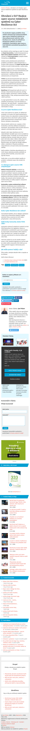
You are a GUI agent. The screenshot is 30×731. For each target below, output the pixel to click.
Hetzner (12, 727)
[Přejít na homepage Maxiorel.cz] (5, 3)
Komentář (5, 415)
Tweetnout (7, 300)
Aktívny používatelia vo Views (11, 650)
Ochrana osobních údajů (18, 290)
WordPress (15, 265)
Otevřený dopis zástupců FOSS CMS (14, 260)
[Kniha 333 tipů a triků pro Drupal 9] (14, 479)
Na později (7, 303)
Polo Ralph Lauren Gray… (10, 607)
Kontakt (21, 722)
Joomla (22, 265)
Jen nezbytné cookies (15, 374)
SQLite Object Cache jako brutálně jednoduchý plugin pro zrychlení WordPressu (14, 703)
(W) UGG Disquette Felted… (10, 615)
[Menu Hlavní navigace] (27, 3)
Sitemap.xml (14, 722)
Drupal (8, 265)
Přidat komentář (8, 297)
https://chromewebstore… (10, 603)
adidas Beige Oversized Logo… (11, 596)
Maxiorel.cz (19, 715)
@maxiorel (14, 330)
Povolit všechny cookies (15, 370)
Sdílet (19, 297)
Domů (2, 8)
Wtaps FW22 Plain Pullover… (11, 581)
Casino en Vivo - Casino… (10, 600)
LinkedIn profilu (16, 327)
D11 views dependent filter (10, 635)
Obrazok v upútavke (8, 639)
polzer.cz (25, 325)
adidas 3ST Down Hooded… (10, 592)
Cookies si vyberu (15, 379)
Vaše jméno (5, 409)
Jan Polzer (24, 28)
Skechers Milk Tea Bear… (10, 585)
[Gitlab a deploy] (13, 459)
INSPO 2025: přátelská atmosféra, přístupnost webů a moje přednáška (7, 388)
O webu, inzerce (5, 722)
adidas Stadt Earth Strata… (10, 611)
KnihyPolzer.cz (17, 491)
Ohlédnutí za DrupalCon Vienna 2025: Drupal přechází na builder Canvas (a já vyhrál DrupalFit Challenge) (21, 390)
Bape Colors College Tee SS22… (11, 589)
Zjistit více (7, 365)
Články (7, 8)
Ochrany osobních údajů (16, 433)
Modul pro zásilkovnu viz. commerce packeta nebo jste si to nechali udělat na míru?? (14, 646)
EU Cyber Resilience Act (11, 262)
